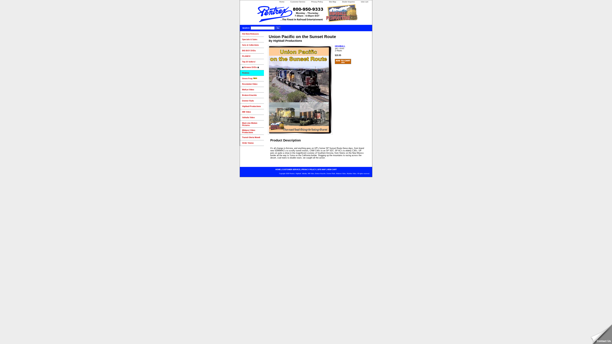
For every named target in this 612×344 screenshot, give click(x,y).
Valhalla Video (248, 117)
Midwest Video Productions (248, 131)
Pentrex (245, 73)
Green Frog (247, 78)
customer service (291, 169)
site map (321, 169)
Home (281, 2)
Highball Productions (251, 106)
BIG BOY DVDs (249, 51)
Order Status (248, 143)
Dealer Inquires (348, 2)
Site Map (332, 2)
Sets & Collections (250, 45)
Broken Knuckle (249, 95)
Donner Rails (248, 101)
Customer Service (297, 2)
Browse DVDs (250, 67)
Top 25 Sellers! (248, 62)
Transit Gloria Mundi (251, 137)
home (278, 169)
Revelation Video (249, 84)
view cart (364, 2)
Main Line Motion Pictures (249, 124)
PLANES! (246, 56)
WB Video (246, 112)
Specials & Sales (249, 39)
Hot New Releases (250, 34)
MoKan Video (248, 90)
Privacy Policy (317, 2)
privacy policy (309, 169)
